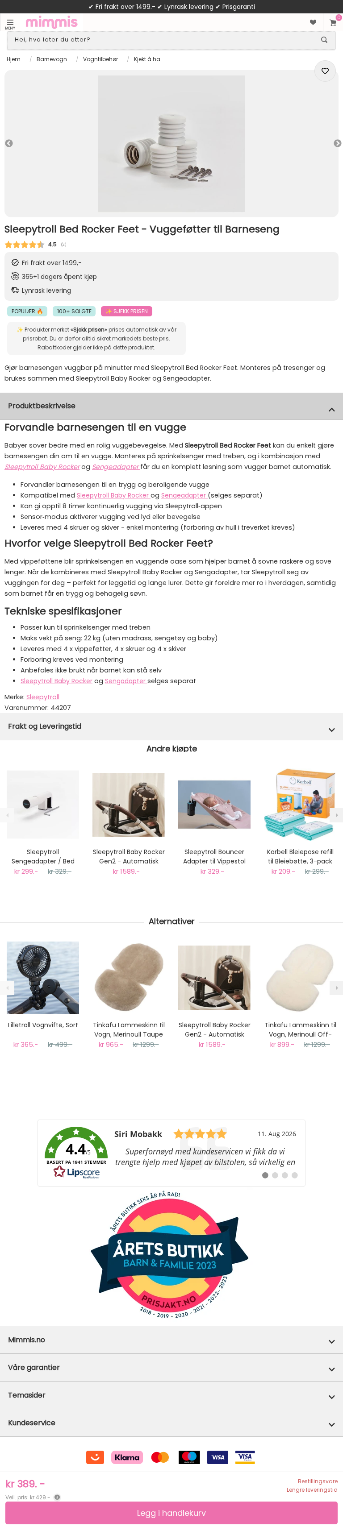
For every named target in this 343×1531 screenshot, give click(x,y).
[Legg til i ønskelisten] (325, 71)
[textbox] (163, 40)
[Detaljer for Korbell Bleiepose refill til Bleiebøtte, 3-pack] (300, 804)
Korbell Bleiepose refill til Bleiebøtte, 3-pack (300, 856)
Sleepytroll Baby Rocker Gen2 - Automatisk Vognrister (129, 856)
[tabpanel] (171, 143)
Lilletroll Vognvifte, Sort (43, 1025)
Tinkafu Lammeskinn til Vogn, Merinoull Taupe (129, 1030)
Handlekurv (333, 22)
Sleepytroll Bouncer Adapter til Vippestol (214, 856)
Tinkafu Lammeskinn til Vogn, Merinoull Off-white (300, 1030)
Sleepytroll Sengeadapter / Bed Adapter (43, 856)
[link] (171, 1153)
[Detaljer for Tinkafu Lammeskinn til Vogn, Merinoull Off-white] (300, 978)
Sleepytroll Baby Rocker (41, 466)
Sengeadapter (184, 495)
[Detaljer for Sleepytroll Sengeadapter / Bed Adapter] (43, 804)
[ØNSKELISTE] (313, 22)
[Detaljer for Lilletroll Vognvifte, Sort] (43, 978)
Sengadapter (126, 680)
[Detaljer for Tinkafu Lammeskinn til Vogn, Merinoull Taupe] (128, 978)
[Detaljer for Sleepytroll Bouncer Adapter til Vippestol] (214, 804)
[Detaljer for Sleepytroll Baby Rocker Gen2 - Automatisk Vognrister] (128, 804)
